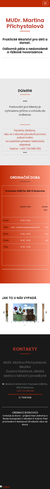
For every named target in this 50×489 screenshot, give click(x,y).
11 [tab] (25, 326)
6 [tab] (27, 322)
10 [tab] (42, 322)
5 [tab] (23, 322)
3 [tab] (15, 322)
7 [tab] (30, 322)
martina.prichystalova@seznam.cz (25, 394)
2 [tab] (11, 322)
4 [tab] (19, 322)
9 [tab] (38, 322)
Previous (4, 312)
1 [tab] (7, 322)
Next (46, 312)
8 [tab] (34, 322)
